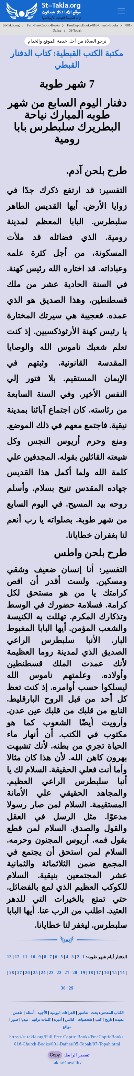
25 (35, 972)
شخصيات (85, 1019)
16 (106, 972)
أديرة (58, 1019)
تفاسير (83, 1013)
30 (63, 988)
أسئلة (30, 1013)
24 (43, 972)
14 (122, 972)
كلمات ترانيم (41, 1019)
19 (82, 972)
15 (114, 972)
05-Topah (75, 30)
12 (17, 956)
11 (25, 956)
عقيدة (120, 1019)
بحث (94, 1013)
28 (11, 972)
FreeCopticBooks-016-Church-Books (92, 25)
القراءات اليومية (62, 1013)
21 (67, 972)
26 (27, 972)
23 (51, 972)
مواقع (67, 1027)
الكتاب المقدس (112, 1013)
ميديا (25, 1019)
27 (19, 972)
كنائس (70, 1019)
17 (98, 972)
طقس (18, 1013)
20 (74, 972)
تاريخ (108, 1019)
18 (90, 972)
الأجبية (42, 1013)
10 (33, 956)
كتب (98, 1019)
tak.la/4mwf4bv (67, 1062)
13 (9, 956)
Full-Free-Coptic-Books (43, 25)
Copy (55, 1054)
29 (71, 988)
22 (59, 972)
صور (14, 1019)
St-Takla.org (11, 25)
